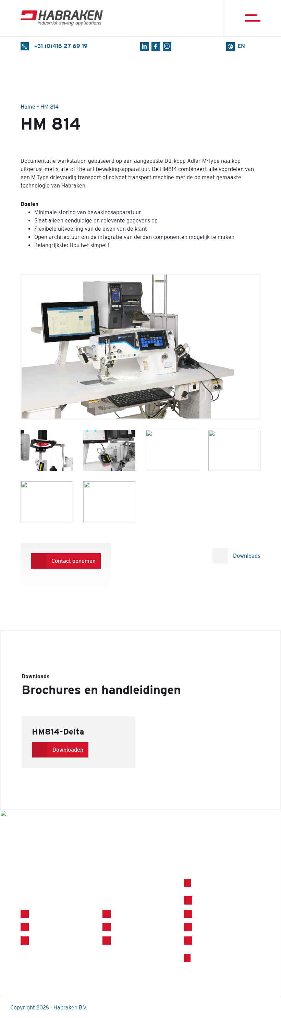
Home (28, 107)
